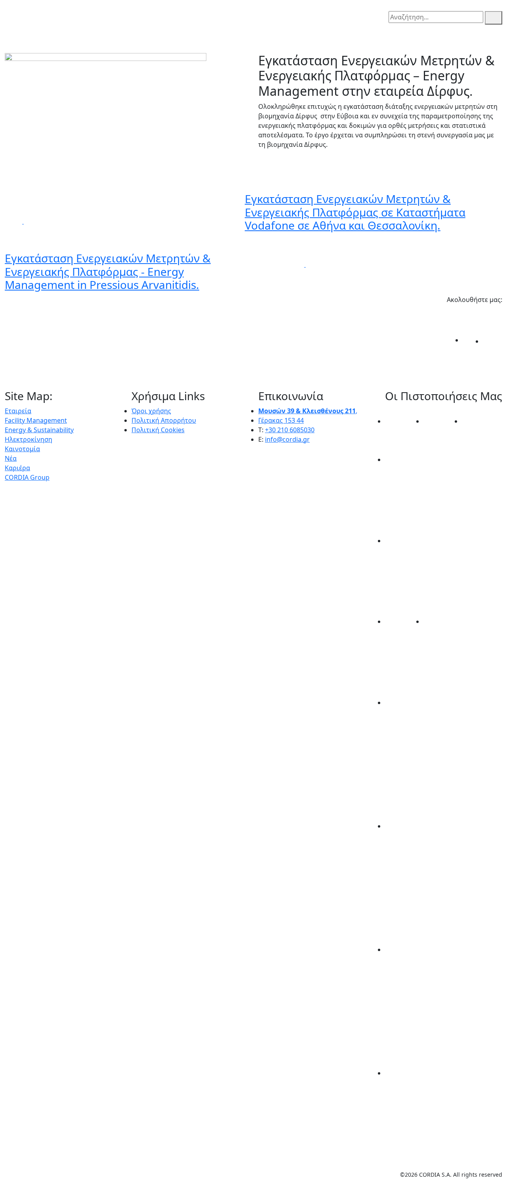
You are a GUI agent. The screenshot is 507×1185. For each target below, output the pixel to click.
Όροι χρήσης (151, 410)
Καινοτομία (22, 448)
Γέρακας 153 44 (281, 420)
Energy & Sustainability (39, 429)
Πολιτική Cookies (158, 429)
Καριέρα (17, 467)
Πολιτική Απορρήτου (164, 420)
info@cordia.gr (287, 439)
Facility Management (36, 420)
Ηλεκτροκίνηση (28, 439)
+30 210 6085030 (289, 429)
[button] (9, 12)
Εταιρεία (18, 410)
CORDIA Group (27, 477)
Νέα (11, 458)
